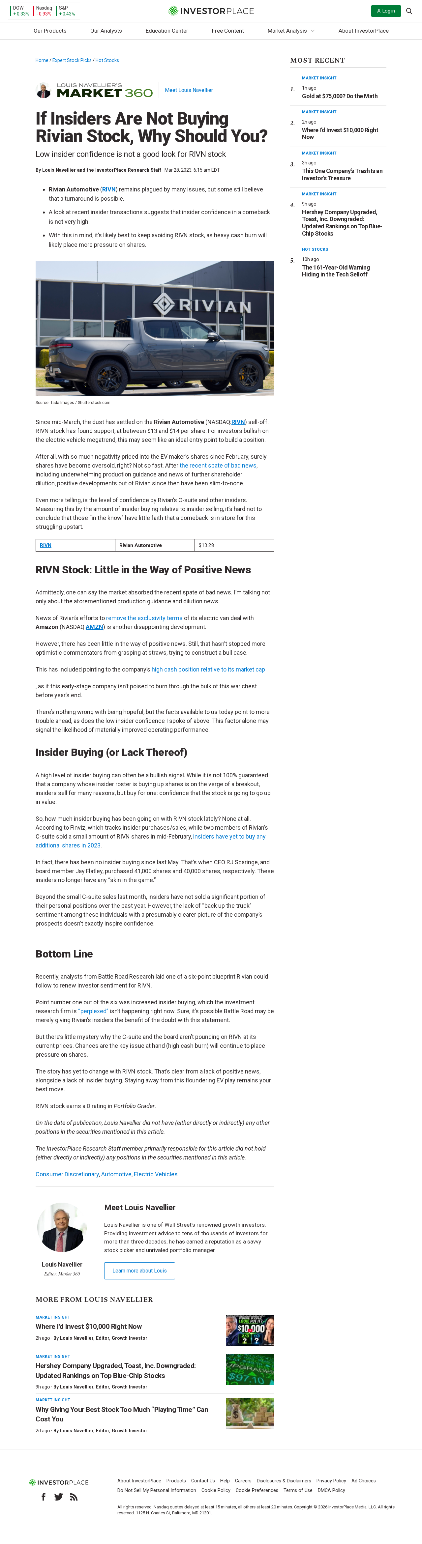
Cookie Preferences (257, 1490)
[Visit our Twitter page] (59, 1497)
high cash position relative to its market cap (208, 669)
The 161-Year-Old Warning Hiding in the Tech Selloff (336, 271)
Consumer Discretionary (67, 1174)
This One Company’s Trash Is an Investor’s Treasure (342, 174)
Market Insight (53, 1317)
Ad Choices (363, 1481)
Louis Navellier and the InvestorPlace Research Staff (101, 170)
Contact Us (203, 1481)
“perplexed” (93, 1011)
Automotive (116, 1174)
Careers (243, 1481)
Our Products (50, 30)
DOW (18, 8)
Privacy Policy (331, 1481)
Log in (388, 11)
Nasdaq (44, 8)
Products (176, 1481)
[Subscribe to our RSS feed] (74, 1497)
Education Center (167, 30)
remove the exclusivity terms (144, 618)
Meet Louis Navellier (189, 90)
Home (42, 60)
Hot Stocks (107, 60)
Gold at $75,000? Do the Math (339, 96)
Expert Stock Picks (72, 60)
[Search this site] (409, 10)
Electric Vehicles (156, 1174)
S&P (63, 8)
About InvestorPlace (364, 30)
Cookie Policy (215, 1490)
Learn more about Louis (139, 1271)
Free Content (228, 30)
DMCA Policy (331, 1490)
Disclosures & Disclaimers (284, 1481)
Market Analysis (287, 30)
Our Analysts (106, 30)
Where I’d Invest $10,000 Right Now (88, 1326)
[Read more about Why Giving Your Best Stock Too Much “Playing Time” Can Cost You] (250, 1413)
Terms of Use (298, 1490)
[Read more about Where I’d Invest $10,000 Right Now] (250, 1330)
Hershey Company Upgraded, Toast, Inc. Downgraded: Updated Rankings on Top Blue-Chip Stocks (342, 223)
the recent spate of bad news (218, 465)
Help (225, 1481)
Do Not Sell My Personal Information (156, 1490)
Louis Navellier (76, 1338)
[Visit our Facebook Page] (43, 1497)
